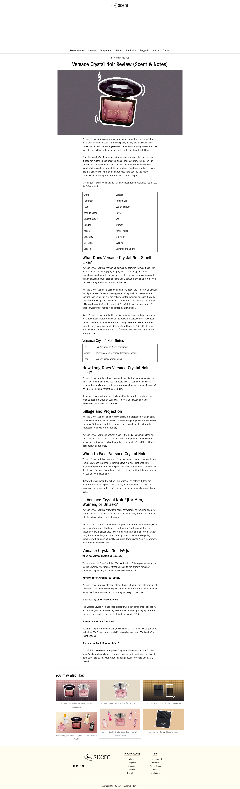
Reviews (92, 50)
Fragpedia (145, 50)
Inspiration (131, 50)
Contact (166, 50)
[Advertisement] (120, 29)
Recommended (77, 50)
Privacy (132, 770)
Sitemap (135, 786)
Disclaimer (131, 773)
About (156, 50)
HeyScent (115, 58)
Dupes (119, 50)
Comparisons (106, 50)
